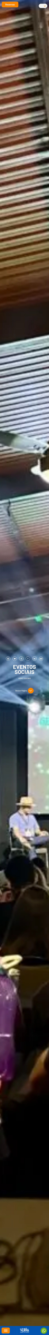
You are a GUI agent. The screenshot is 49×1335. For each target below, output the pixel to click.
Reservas (10, 4)
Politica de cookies (24, 1317)
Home (20, 678)
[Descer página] (31, 690)
